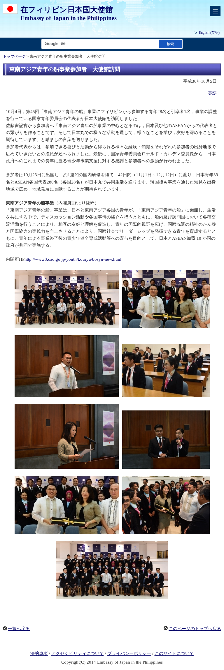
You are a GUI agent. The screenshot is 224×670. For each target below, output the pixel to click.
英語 (212, 93)
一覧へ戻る (19, 628)
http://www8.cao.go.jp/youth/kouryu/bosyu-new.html (72, 259)
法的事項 (39, 653)
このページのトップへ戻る (195, 628)
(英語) (209, 33)
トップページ (14, 56)
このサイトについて (174, 653)
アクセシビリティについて (77, 653)
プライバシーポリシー (129, 653)
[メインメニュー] (215, 11)
